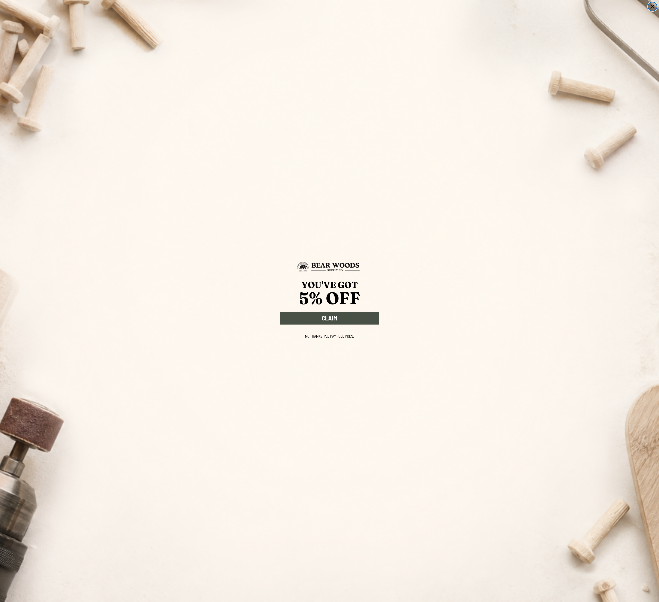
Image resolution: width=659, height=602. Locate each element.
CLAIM (329, 318)
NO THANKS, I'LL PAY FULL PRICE (329, 336)
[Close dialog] (652, 6)
